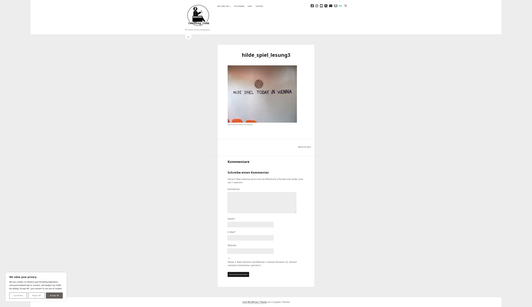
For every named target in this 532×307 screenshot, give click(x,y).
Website (232, 245)
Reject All (36, 295)
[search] (345, 5)
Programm (239, 6)
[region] (36, 286)
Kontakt (260, 6)
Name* (231, 218)
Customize (18, 295)
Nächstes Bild (304, 147)
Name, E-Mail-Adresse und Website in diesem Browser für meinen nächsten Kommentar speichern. (262, 263)
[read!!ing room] (197, 26)
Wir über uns (223, 6)
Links (250, 6)
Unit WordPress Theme (254, 302)
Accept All (54, 295)
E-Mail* (232, 232)
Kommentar (234, 189)
